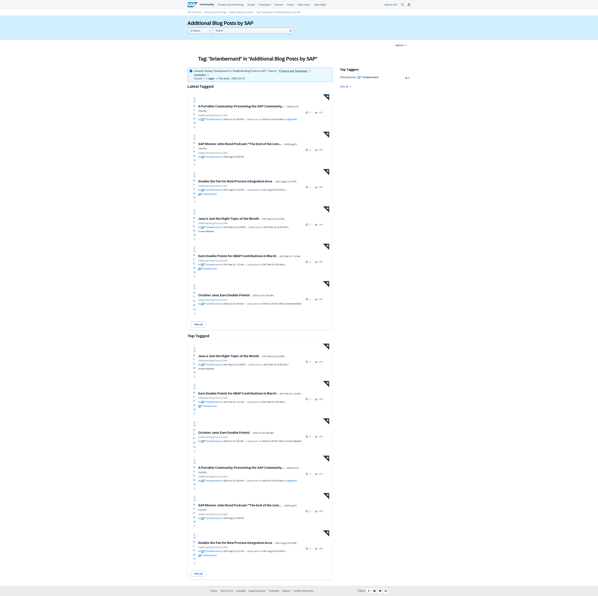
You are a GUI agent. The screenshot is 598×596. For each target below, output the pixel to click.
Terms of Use (226, 591)
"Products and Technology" (293, 71)
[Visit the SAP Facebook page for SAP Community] (369, 591)
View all (198, 324)
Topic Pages (320, 4)
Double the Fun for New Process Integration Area (247, 181)
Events (290, 4)
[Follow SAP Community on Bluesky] (374, 591)
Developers (265, 4)
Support (286, 591)
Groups (251, 4)
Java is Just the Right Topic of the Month (241, 218)
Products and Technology (231, 4)
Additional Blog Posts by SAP (241, 12)
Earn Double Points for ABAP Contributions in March (249, 256)
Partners (279, 4)
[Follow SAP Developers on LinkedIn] (385, 591)
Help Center (304, 4)
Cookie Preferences (303, 591)
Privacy (213, 591)
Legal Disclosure (257, 591)
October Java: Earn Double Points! (236, 295)
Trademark (273, 591)
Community (207, 4)
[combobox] (253, 31)
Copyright (241, 591)
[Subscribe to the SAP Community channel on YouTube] (380, 591)
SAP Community (194, 12)
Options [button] (399, 45)
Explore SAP (391, 4)
